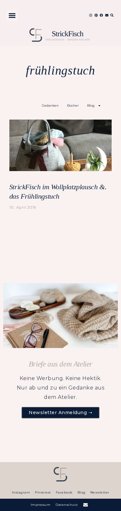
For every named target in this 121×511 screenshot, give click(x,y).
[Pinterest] (96, 15)
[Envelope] (106, 15)
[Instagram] (90, 15)
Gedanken (50, 105)
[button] (12, 15)
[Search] (112, 15)
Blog (91, 105)
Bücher (73, 105)
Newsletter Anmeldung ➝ (60, 412)
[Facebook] (101, 15)
